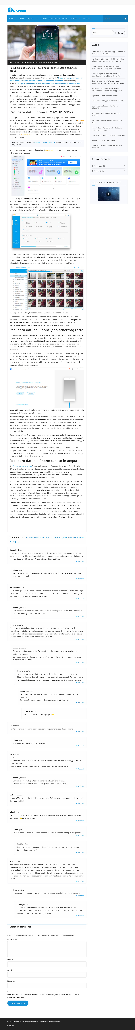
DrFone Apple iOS (17, 62)
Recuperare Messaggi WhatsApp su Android (108, 101)
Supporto (87, 18)
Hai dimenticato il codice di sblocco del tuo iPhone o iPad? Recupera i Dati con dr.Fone (108, 60)
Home (12, 18)
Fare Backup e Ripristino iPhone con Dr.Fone (108, 135)
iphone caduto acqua (33, 62)
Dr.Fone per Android (49, 18)
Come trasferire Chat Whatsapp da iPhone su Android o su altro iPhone (108, 53)
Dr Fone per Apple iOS (27, 18)
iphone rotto (45, 62)
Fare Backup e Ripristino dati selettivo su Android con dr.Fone (107, 129)
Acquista (74, 18)
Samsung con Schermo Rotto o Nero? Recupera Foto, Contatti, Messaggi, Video (107, 89)
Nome (10, 959)
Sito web (11, 981)
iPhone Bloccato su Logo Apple (103, 140)
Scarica (65, 18)
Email (10, 970)
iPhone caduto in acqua (22, 466)
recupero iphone (55, 62)
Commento (12, 939)
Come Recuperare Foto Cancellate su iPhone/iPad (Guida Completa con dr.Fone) (108, 82)
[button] (125, 18)
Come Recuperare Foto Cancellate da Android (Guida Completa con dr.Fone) (106, 67)
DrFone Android (98, 171)
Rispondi (81, 561)
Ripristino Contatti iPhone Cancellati (105, 96)
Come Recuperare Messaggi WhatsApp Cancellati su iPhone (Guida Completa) (106, 75)
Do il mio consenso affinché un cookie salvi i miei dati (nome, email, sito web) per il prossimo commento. (43, 996)
